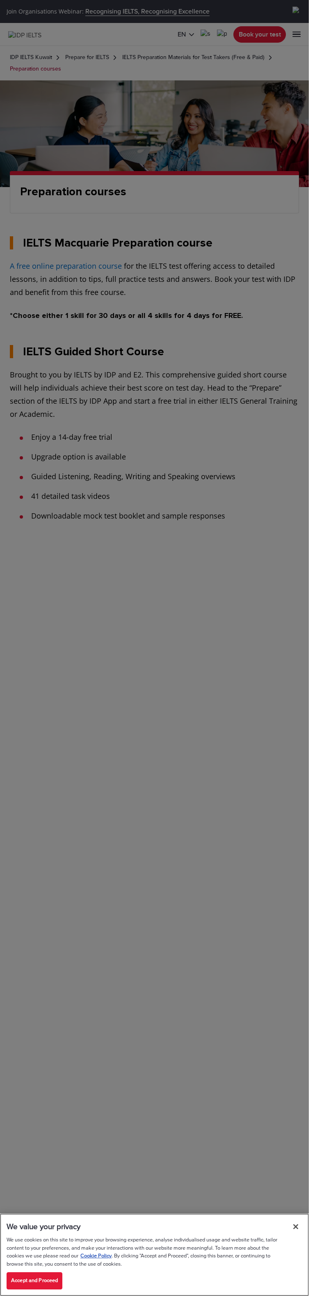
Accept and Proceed (34, 1280)
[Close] (296, 1227)
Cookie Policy (96, 1256)
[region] (154, 1255)
